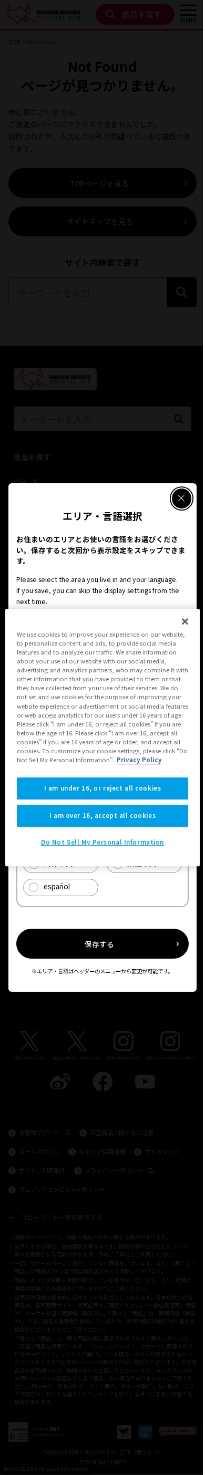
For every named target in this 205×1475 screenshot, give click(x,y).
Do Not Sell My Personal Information (102, 842)
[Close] (185, 621)
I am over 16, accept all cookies (102, 815)
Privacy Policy (139, 759)
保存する (99, 944)
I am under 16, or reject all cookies (102, 788)
